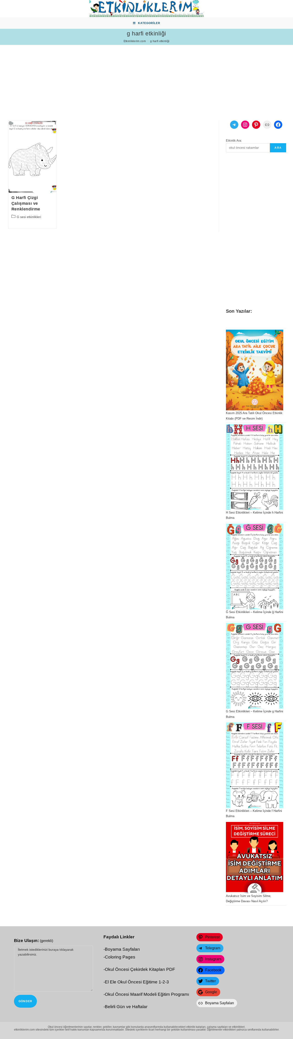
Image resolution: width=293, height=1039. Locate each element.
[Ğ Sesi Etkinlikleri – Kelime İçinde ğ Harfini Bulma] (254, 566)
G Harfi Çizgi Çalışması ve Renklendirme (25, 203)
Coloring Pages (120, 957)
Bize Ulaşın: (33, 940)
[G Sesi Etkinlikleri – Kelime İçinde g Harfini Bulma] (254, 666)
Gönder (25, 1001)
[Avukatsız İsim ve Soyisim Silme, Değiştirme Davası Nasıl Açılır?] (254, 858)
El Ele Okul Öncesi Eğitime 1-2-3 (137, 982)
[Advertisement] (137, 77)
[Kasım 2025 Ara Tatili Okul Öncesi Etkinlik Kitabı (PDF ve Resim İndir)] (254, 370)
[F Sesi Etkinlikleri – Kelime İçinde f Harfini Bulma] (254, 765)
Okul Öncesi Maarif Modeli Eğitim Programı (147, 994)
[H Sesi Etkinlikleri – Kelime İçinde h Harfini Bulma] (254, 467)
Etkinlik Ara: (234, 140)
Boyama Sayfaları (122, 949)
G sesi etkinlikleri (29, 217)
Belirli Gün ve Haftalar (126, 1006)
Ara (278, 147)
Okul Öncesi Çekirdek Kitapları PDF (140, 969)
